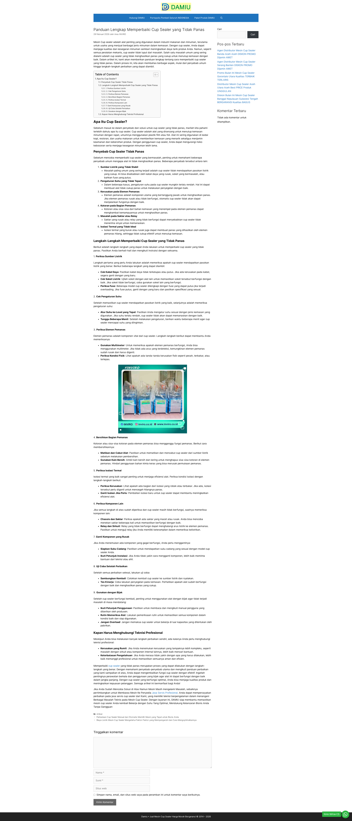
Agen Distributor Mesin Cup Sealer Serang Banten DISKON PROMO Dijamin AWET (236, 65)
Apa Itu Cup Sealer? (107, 78)
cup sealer (114, 665)
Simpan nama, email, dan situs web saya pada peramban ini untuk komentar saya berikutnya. (148, 794)
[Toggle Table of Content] (154, 74)
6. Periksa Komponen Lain (116, 103)
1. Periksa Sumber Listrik (116, 88)
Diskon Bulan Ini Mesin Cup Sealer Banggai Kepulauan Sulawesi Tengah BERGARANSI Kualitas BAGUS (237, 99)
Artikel (99, 714)
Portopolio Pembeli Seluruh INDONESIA (169, 17)
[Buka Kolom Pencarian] (221, 18)
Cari (219, 29)
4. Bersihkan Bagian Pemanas (118, 97)
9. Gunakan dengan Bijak (116, 111)
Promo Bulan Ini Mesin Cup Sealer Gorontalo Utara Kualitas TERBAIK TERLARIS (236, 76)
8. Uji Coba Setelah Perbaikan (118, 108)
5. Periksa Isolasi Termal (116, 100)
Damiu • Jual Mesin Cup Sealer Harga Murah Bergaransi (168, 816)
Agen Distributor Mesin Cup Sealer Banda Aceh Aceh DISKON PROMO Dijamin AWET (236, 54)
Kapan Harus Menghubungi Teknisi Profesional (123, 114)
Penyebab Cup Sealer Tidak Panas (117, 82)
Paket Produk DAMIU (204, 17)
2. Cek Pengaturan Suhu (116, 91)
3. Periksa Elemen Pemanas (117, 94)
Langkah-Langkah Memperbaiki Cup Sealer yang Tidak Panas (130, 85)
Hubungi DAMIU (137, 17)
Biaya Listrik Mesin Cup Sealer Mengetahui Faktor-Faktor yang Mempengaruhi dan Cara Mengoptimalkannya (146, 720)
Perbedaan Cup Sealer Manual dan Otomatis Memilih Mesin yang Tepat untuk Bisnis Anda (138, 717)
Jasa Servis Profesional (164, 692)
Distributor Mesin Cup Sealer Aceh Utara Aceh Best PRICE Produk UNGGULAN (236, 88)
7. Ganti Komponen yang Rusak (118, 106)
